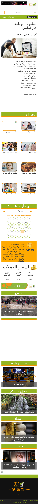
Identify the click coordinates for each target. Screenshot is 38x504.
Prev (4, 306)
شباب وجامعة (18, 363)
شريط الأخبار (32, 17)
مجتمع (18, 293)
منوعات (18, 446)
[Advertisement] (19, 340)
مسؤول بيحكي (18, 391)
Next (34, 306)
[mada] (14, 4)
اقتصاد (18, 418)
